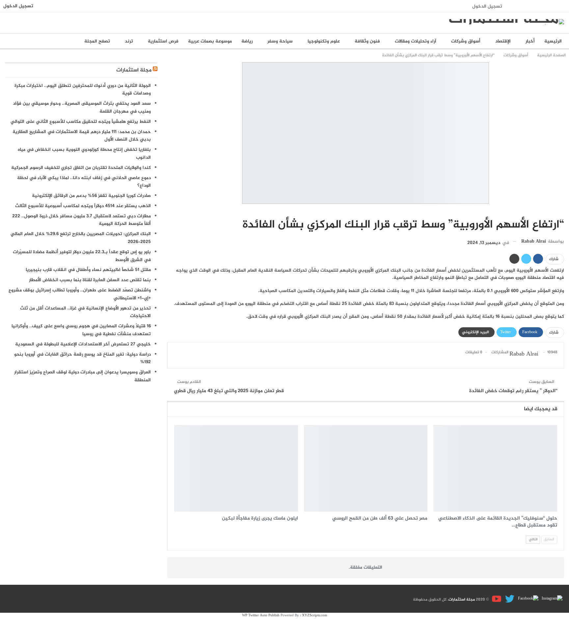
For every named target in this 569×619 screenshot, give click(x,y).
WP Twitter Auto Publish (261, 615)
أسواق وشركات (465, 41)
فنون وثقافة (367, 41)
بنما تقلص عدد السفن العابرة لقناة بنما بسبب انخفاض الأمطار (90, 280)
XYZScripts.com (314, 615)
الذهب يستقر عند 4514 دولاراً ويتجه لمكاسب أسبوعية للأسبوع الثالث (83, 206)
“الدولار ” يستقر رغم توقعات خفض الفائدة (513, 391)
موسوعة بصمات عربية (210, 41)
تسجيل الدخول (487, 6)
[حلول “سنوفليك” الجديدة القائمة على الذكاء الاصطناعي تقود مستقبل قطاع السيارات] (495, 468)
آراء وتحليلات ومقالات (415, 41)
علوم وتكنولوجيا (324, 41)
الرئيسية (553, 41)
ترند (129, 41)
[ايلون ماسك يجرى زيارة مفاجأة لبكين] (236, 468)
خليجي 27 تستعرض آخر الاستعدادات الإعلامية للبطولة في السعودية (83, 344)
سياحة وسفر (280, 41)
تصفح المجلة (97, 41)
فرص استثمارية (163, 41)
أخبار (530, 41)
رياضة (247, 41)
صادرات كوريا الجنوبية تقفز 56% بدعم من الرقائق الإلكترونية (91, 196)
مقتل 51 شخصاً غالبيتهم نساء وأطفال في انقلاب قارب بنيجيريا (88, 270)
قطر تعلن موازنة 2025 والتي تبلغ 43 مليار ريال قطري (229, 391)
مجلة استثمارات (133, 70)
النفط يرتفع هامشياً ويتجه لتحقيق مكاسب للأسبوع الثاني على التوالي (81, 121)
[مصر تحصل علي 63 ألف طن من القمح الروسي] (366, 468)
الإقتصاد (503, 41)
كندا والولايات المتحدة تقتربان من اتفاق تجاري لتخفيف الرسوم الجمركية (81, 168)
